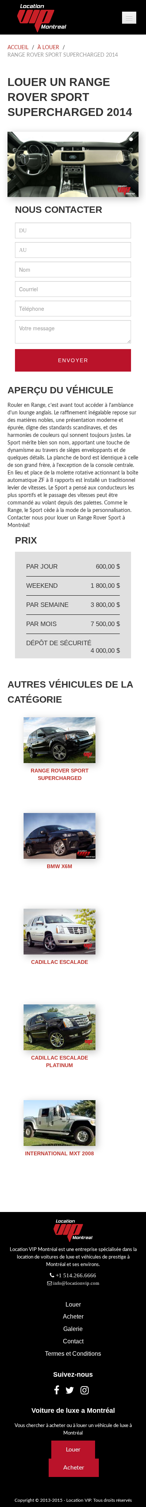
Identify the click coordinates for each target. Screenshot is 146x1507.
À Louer (48, 47)
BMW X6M (59, 866)
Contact (73, 1341)
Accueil (17, 47)
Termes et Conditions (73, 1353)
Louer (73, 1304)
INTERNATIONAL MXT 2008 (59, 1153)
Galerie (73, 1328)
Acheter (73, 1316)
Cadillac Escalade (59, 962)
